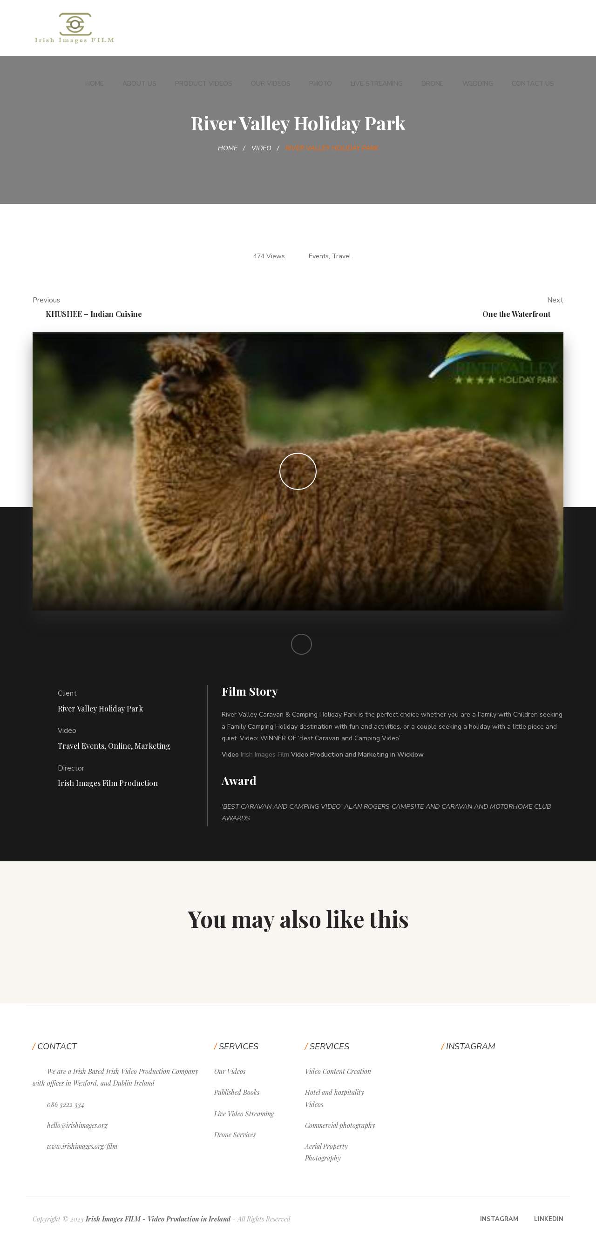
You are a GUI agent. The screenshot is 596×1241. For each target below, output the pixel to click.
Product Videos (203, 83)
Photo (320, 83)
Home (94, 83)
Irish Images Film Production (108, 783)
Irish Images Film (265, 754)
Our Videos (271, 83)
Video (261, 148)
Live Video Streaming (244, 1113)
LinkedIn (548, 1219)
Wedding (477, 83)
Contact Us (533, 83)
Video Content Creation (338, 1071)
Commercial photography (340, 1125)
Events (319, 256)
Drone (432, 83)
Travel (341, 256)
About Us (139, 83)
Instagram (499, 1219)
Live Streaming (377, 83)
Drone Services (235, 1134)
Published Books (236, 1092)
